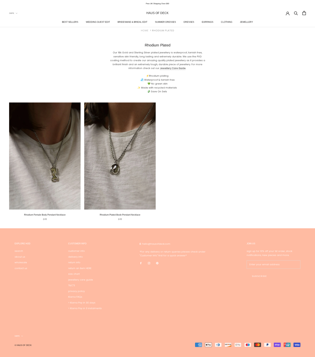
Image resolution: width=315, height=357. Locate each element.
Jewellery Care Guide (173, 68)
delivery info (75, 257)
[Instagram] (149, 263)
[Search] (296, 13)
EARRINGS (207, 22)
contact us (21, 268)
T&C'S (71, 285)
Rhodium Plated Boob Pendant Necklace (120, 215)
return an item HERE (80, 268)
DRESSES (189, 22)
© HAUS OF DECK (23, 345)
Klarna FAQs (75, 297)
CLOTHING (226, 22)
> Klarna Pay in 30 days (81, 302)
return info (74, 262)
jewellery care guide (80, 279)
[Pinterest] (157, 263)
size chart (74, 274)
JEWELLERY (246, 22)
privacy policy (76, 291)
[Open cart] (304, 13)
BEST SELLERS (70, 22)
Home (145, 30)
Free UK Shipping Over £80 (157, 4)
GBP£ (11, 13)
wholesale (21, 262)
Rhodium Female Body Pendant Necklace (45, 215)
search (19, 251)
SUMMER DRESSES (165, 22)
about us (20, 257)
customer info (76, 251)
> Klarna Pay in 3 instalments (85, 308)
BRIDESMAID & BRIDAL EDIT (132, 22)
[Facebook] (141, 263)
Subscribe (259, 276)
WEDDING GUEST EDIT (98, 22)
